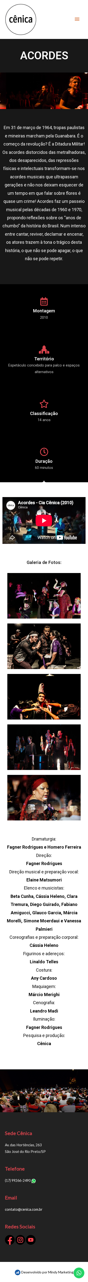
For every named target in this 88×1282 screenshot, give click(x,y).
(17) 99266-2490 (18, 1180)
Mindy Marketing (61, 1272)
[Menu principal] (77, 19)
